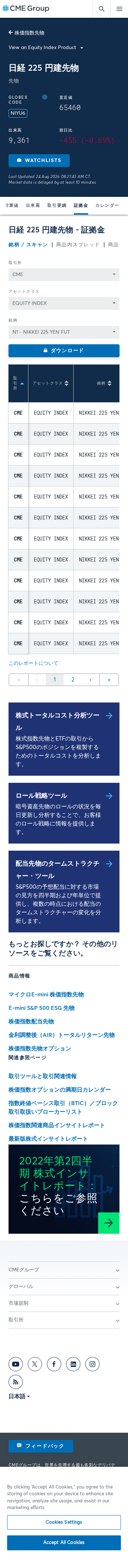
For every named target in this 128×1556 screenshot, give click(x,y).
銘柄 (13, 320)
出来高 (33, 206)
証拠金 (81, 206)
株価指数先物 (29, 33)
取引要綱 (56, 206)
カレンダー (107, 206)
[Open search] (101, 9)
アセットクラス (24, 292)
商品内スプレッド (78, 244)
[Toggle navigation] (119, 9)
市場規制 (18, 1303)
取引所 (15, 263)
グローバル (21, 1286)
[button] (39, 160)
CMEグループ (24, 1269)
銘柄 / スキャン (28, 244)
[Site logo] (26, 9)
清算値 (11, 206)
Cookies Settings (64, 1522)
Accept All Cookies (64, 1542)
